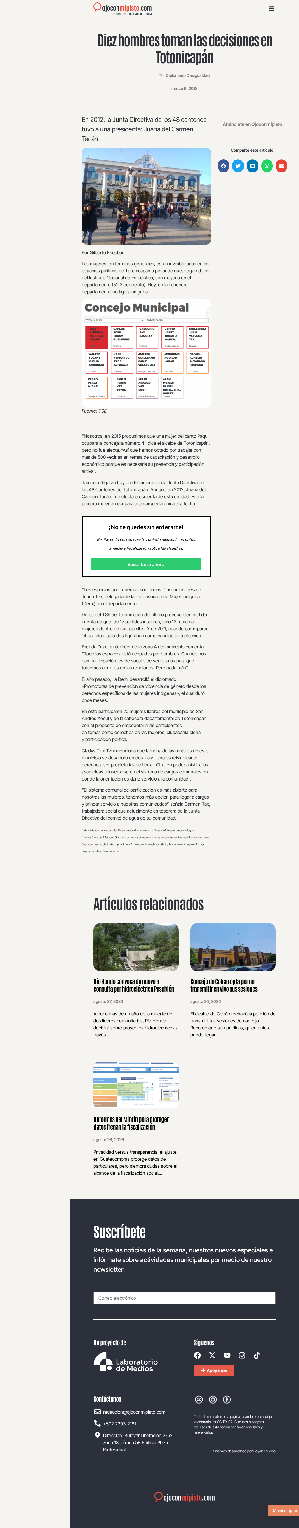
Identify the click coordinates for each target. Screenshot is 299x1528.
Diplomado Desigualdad (188, 75)
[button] (224, 165)
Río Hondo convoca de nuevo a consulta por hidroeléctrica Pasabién (133, 985)
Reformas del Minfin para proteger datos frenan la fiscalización (130, 1123)
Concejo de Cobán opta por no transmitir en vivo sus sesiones (223, 985)
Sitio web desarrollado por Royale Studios (244, 1451)
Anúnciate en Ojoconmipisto (252, 124)
